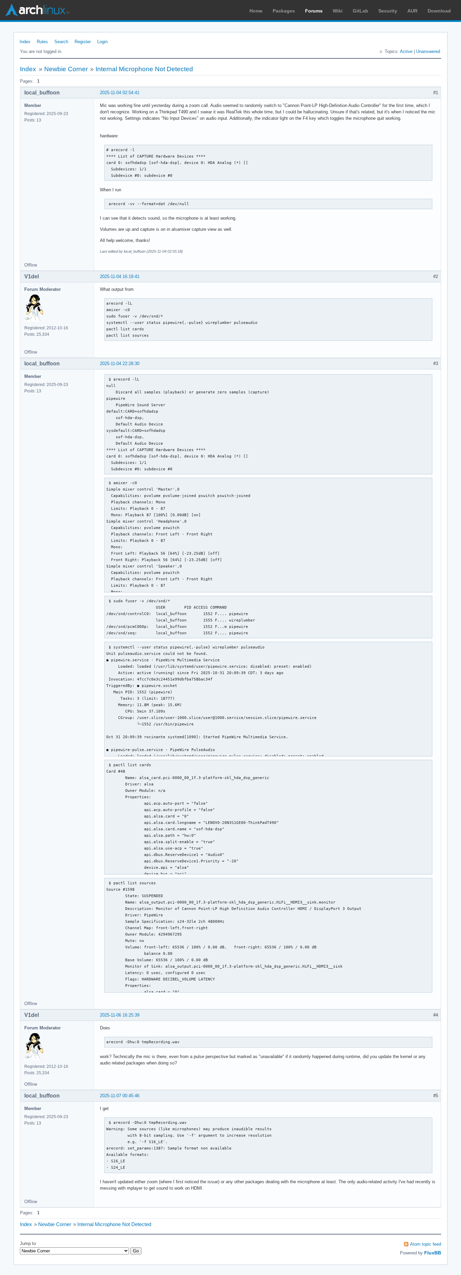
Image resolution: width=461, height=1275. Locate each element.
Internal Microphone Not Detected (144, 69)
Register (83, 41)
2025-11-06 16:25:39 (119, 1015)
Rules (42, 41)
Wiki (338, 10)
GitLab (360, 10)
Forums (314, 10)
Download (439, 10)
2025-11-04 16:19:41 (119, 276)
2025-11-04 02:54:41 (119, 92)
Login (102, 41)
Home (256, 10)
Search (61, 41)
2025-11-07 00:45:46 (119, 1095)
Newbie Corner (66, 69)
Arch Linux (37, 10)
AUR (412, 10)
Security (387, 10)
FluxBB (432, 1252)
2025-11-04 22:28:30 (119, 363)
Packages (284, 10)
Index (25, 41)
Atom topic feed (425, 1244)
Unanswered (428, 51)
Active (406, 51)
